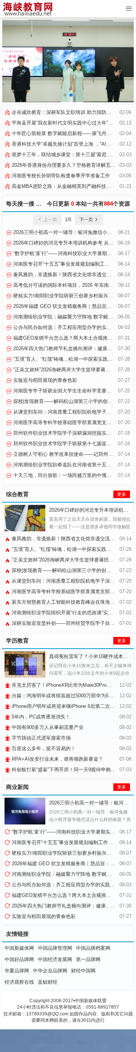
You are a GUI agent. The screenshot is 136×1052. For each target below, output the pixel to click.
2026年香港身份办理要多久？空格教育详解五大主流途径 (72, 165)
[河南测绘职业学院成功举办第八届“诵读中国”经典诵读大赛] (68, 61)
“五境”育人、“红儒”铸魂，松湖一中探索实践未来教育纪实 (73, 549)
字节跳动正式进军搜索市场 (40, 738)
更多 (121, 494)
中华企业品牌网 (50, 971)
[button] (64, 95)
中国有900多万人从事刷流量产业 (46, 727)
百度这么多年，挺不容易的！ (43, 748)
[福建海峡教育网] (27, 8)
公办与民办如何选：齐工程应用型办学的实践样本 (66, 327)
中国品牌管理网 (55, 948)
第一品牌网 (88, 959)
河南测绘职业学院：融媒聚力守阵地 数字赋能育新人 (70, 317)
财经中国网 (83, 971)
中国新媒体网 (19, 948)
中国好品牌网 (19, 959)
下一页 (86, 219)
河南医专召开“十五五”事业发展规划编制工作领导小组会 (73, 264)
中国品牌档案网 (93, 948)
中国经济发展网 (55, 959)
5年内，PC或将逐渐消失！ (40, 717)
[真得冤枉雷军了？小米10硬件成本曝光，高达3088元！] (25, 664)
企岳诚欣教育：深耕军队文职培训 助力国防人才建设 (68, 112)
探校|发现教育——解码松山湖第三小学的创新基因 (67, 401)
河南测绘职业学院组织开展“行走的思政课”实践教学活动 (71, 612)
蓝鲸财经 (47, 982)
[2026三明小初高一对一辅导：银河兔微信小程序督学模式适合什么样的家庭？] (25, 811)
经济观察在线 (19, 982)
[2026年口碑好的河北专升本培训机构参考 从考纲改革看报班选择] (25, 518)
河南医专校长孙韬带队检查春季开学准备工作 (60, 175)
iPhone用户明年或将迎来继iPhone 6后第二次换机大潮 (70, 706)
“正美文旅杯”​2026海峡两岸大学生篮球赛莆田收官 (66, 369)
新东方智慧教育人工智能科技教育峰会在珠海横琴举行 (70, 602)
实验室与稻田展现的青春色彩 (44, 380)
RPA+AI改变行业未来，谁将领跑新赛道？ (56, 759)
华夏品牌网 (17, 971)
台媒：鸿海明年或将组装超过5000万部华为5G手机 (66, 695)
